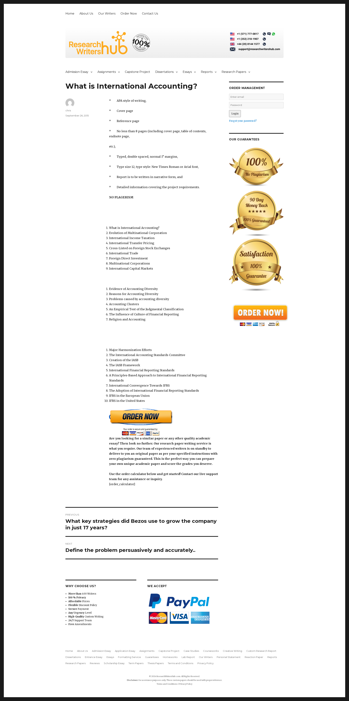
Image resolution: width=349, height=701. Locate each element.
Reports (206, 72)
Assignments (106, 72)
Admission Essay (76, 72)
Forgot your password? (243, 120)
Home (69, 13)
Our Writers (106, 13)
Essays (187, 72)
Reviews (95, 663)
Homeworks (170, 657)
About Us (86, 13)
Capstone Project (137, 72)
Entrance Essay (93, 657)
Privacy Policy (205, 663)
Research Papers (234, 72)
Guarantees (152, 657)
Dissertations (164, 72)
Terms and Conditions (180, 663)
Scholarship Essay (114, 663)
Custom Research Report (261, 650)
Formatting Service (129, 657)
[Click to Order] (163, 422)
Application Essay (125, 650)
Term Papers (136, 663)
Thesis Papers (156, 663)
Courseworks (211, 650)
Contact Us (150, 13)
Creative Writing (232, 650)
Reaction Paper (254, 657)
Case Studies (191, 650)
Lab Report (188, 657)
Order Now (129, 13)
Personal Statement (228, 657)
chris (68, 110)
